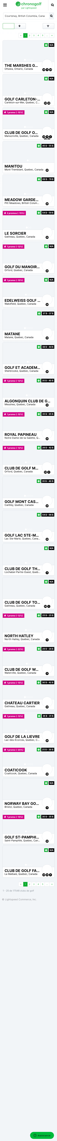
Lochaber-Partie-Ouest (18, 572)
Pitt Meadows (12, 203)
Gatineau (10, 236)
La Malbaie (11, 873)
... (47, 35)
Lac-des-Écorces (14, 739)
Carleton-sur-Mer (14, 102)
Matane (9, 337)
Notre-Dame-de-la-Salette (20, 437)
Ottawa (9, 68)
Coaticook (11, 773)
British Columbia (31, 203)
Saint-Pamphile (13, 840)
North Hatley (12, 639)
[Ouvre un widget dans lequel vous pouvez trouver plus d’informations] (42, 1135)
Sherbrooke (11, 370)
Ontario (18, 68)
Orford (8, 270)
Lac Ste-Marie (13, 538)
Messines (10, 404)
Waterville (10, 672)
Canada (28, 68)
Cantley (9, 504)
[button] (8, 51)
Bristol (8, 806)
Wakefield (10, 303)
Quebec (30, 102)
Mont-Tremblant (14, 169)
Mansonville (11, 135)
